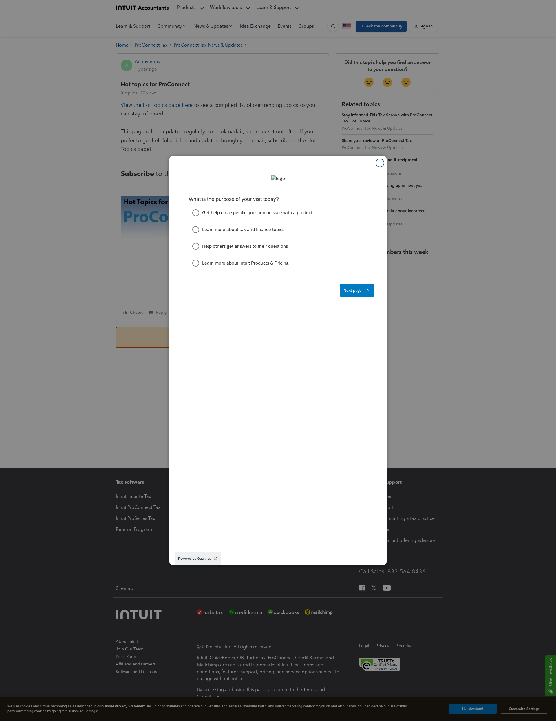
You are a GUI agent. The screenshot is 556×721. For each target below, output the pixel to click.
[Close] (380, 163)
